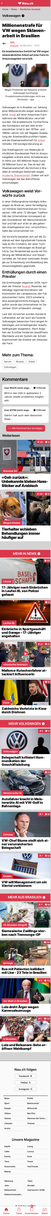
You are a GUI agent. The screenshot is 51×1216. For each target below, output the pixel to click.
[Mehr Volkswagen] (25, 724)
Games (7, 1118)
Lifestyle (8, 1123)
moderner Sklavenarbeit (16, 175)
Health (7, 1146)
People (7, 1108)
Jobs (6, 1185)
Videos (7, 1113)
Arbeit (12, 114)
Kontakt (31, 1185)
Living (30, 1146)
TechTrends (32, 1166)
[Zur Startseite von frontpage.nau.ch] (25, 3)
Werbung (8, 1181)
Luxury (30, 1151)
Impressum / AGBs (36, 1190)
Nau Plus (31, 1113)
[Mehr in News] (25, 553)
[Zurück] (1, 3)
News (14, 9)
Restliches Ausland (30, 9)
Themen (31, 1123)
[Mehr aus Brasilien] (25, 897)
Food (29, 1156)
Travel (30, 1161)
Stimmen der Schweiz (37, 1118)
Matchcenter (33, 1103)
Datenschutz (10, 1190)
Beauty (7, 1171)
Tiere (6, 1161)
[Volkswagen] (25, 16)
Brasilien (14, 45)
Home (5, 9)
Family (7, 1156)
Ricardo (26, 286)
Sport (7, 1103)
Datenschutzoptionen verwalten (14, 1194)
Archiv (7, 1128)
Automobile (9, 1166)
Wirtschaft (32, 1108)
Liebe (6, 1151)
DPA (12, 42)
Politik (30, 1098)
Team (30, 1181)
